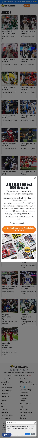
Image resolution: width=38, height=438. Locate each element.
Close (33, 434)
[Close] (35, 423)
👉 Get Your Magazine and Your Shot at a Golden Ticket (19, 229)
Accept (28, 434)
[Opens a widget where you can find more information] (6, 435)
